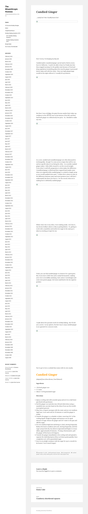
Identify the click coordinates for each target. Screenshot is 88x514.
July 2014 (7, 211)
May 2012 (7, 278)
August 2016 (8, 167)
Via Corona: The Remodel (11, 46)
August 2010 (8, 332)
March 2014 (8, 221)
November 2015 (9, 177)
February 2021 (8, 64)
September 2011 (9, 298)
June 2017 (7, 141)
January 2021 (8, 66)
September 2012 (9, 267)
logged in (47, 471)
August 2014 (8, 208)
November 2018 (9, 118)
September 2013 (9, 236)
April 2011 (7, 311)
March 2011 (8, 314)
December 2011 (9, 290)
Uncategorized (66, 452)
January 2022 (8, 59)
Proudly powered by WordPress (44, 510)
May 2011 (7, 308)
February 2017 (8, 151)
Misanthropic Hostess (55, 452)
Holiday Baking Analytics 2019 (12, 33)
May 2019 (7, 103)
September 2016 (9, 164)
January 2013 (8, 257)
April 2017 (7, 146)
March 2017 (8, 149)
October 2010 (8, 326)
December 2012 (9, 260)
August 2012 (8, 270)
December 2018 (9, 115)
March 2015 (8, 195)
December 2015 (9, 175)
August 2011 (8, 301)
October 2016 (8, 162)
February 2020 (8, 87)
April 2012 (7, 280)
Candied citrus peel (15, 375)
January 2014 (8, 226)
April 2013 (7, 249)
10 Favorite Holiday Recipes (12, 25)
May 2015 (7, 190)
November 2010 (9, 324)
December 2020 (9, 69)
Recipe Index (8, 44)
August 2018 (8, 126)
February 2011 (8, 316)
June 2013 (7, 244)
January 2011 (8, 319)
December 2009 (9, 344)
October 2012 (8, 265)
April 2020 (7, 82)
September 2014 (9, 205)
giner (51, 454)
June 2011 (7, 306)
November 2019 (9, 92)
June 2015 (7, 187)
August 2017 (8, 136)
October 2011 (8, 296)
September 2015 (9, 180)
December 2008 (9, 350)
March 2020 (8, 84)
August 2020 (8, 77)
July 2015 (7, 185)
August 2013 (8, 239)
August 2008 (8, 357)
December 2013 (9, 229)
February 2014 (8, 223)
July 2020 (7, 79)
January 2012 (8, 288)
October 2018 (8, 121)
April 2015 (7, 193)
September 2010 (9, 329)
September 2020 (9, 74)
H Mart (49, 113)
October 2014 (8, 203)
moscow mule (56, 454)
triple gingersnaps (64, 454)
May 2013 (7, 247)
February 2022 (8, 56)
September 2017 (9, 133)
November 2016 (9, 159)
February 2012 (8, 285)
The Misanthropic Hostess (11, 9)
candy (41, 454)
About (6, 28)
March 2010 (8, 337)
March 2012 (8, 283)
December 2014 (9, 198)
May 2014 (7, 216)
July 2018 (7, 128)
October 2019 (8, 95)
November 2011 (9, 293)
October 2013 (8, 234)
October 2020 (8, 72)
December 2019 (9, 90)
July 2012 (7, 272)
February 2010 (8, 339)
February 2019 (8, 110)
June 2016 (7, 172)
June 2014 (7, 213)
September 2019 (9, 97)
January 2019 (8, 113)
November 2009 (9, 347)
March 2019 (8, 108)
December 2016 (9, 157)
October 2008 (8, 355)
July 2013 (7, 241)
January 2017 (8, 154)
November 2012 (9, 262)
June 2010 (7, 334)
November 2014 (9, 200)
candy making (46, 454)
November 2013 (9, 231)
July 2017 (7, 138)
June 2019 (7, 100)
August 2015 (8, 182)
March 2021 (8, 61)
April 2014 (7, 218)
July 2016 (7, 169)
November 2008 (9, 352)
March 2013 (8, 252)
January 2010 (8, 342)
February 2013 (8, 254)
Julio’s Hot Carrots (15, 382)
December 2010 (9, 321)
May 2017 (7, 144)
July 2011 (7, 303)
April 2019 (7, 105)
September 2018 (9, 123)
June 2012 (7, 275)
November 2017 (9, 131)
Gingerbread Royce (10, 30)
